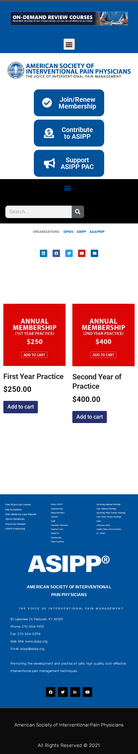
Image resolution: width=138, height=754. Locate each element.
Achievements (57, 509)
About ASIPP (57, 504)
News (98, 521)
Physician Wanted (15, 524)
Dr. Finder (100, 533)
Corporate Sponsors (59, 525)
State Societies (57, 542)
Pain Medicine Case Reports (21, 514)
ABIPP (81, 232)
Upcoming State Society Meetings (111, 513)
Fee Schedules (13, 509)
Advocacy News (103, 525)
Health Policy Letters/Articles (108, 529)
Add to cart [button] (20, 407)
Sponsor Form (57, 529)
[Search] (78, 212)
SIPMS (66, 232)
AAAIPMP (97, 232)
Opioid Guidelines (15, 519)
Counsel (54, 517)
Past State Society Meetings (108, 517)
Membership (56, 538)
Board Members (58, 513)
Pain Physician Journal (18, 504)
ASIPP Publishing (15, 529)
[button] (69, 44)
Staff (53, 521)
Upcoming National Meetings (108, 504)
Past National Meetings (106, 509)
